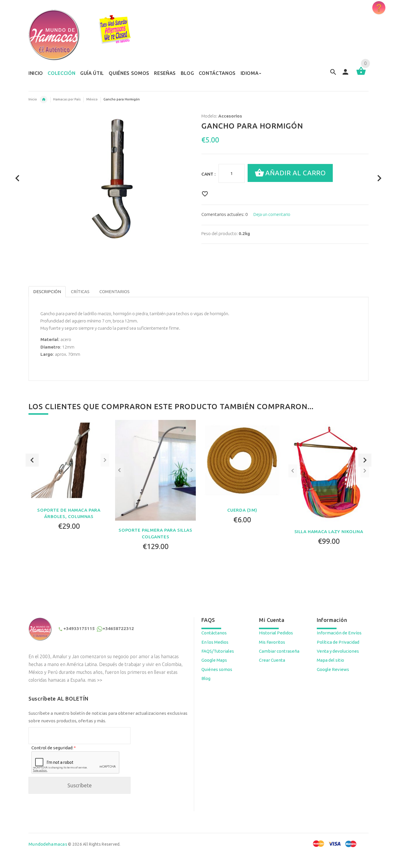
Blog (205, 678)
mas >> (94, 680)
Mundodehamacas (47, 844)
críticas (80, 291)
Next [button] (364, 460)
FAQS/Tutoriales (217, 651)
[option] (69, 490)
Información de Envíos (339, 632)
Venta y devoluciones (338, 651)
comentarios (114, 291)
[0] (361, 74)
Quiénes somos (216, 669)
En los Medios (214, 642)
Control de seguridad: (53, 747)
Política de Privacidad (338, 642)
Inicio (32, 99)
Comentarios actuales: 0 (224, 214)
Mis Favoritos (272, 642)
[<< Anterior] (17, 178)
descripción (47, 291)
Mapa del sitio (330, 660)
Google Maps (214, 660)
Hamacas (43, 99)
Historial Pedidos (276, 632)
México (92, 99)
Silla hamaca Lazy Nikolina (328, 531)
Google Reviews (333, 669)
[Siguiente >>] (379, 178)
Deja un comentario (271, 214)
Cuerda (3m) (242, 510)
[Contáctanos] (378, 7)
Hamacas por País (67, 99)
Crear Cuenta (272, 660)
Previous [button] (32, 460)
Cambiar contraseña (279, 651)
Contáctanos (214, 632)
